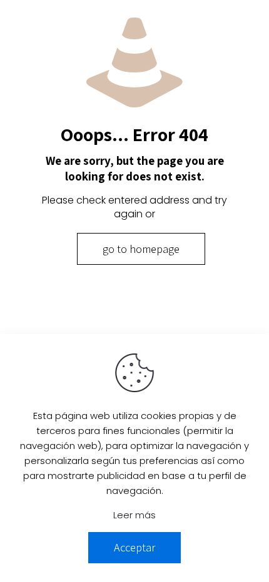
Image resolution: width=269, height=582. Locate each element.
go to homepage (141, 249)
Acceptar (134, 547)
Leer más (134, 514)
